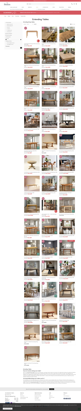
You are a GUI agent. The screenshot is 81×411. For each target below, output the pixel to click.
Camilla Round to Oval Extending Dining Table (32, 172)
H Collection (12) (9, 30)
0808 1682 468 (8, 394)
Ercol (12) (8, 27)
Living (23, 7)
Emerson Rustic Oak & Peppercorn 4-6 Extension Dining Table (65, 44)
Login (50, 394)
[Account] (74, 4)
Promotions (61, 7)
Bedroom (30, 7)
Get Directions (37, 397)
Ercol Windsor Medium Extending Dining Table (31, 129)
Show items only (10, 44)
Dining (37, 7)
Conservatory (45, 7)
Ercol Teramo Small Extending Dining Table (66, 150)
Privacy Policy (37, 398)
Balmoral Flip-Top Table (46, 341)
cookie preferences (17, 406)
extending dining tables (30, 372)
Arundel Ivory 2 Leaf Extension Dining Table (66, 214)
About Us (21, 394)
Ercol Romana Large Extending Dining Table (66, 277)
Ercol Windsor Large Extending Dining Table (66, 172)
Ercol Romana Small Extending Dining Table (31, 214)
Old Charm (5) (9, 31)
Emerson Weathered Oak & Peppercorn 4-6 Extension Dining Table (31, 278)
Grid (72, 24)
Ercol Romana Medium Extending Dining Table (49, 172)
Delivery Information (38, 394)
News (64, 394)
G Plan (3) (8, 28)
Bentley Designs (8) (10, 25)
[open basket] (76, 4)
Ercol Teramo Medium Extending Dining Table (31, 298)
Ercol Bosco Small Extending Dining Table (48, 192)
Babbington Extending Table (64, 320)
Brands (69, 7)
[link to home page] (7, 4)
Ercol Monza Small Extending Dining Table (66, 298)
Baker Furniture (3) (10, 24)
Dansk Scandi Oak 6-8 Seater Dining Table (66, 86)
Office (54, 7)
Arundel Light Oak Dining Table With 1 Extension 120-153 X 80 (65, 193)
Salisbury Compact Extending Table (65, 341)
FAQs (50, 398)
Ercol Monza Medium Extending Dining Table (66, 235)
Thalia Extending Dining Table (29, 192)
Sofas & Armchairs (13, 7)
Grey (45, 131)
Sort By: (25, 24)
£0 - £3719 (7, 38)
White (53, 131)
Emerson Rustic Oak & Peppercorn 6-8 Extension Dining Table (48, 108)
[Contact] (72, 4)
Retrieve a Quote (51, 397)
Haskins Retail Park (23, 398)
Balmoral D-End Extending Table (47, 235)
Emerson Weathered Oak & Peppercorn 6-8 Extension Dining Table (31, 321)
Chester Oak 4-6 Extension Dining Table (66, 65)
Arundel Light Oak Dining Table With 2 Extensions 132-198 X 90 (30, 151)
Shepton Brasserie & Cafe (24, 397)
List (74, 24)
